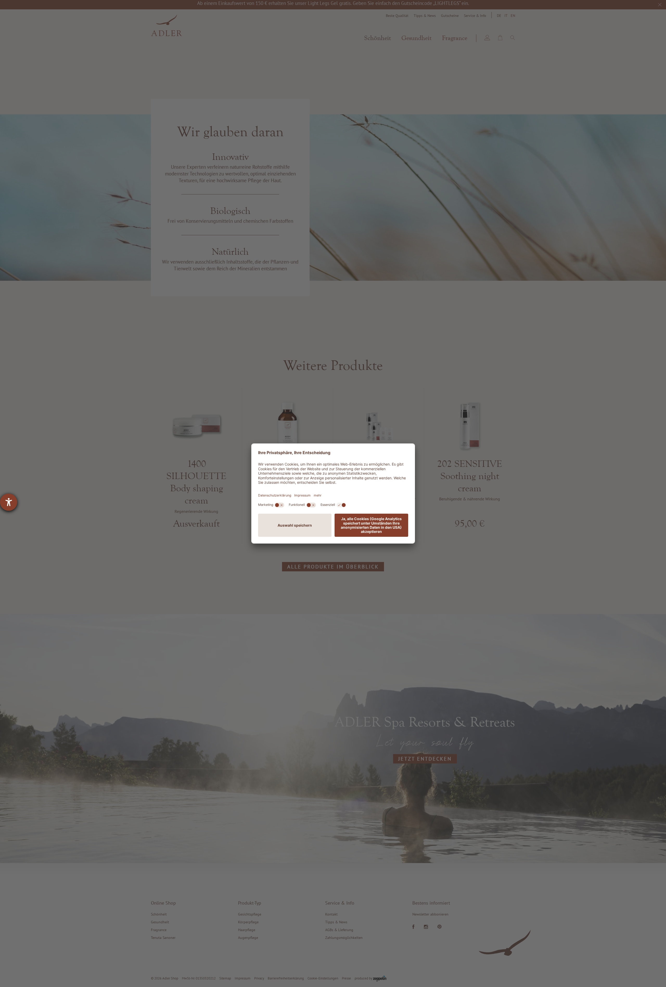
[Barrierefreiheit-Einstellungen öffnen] (8, 502)
